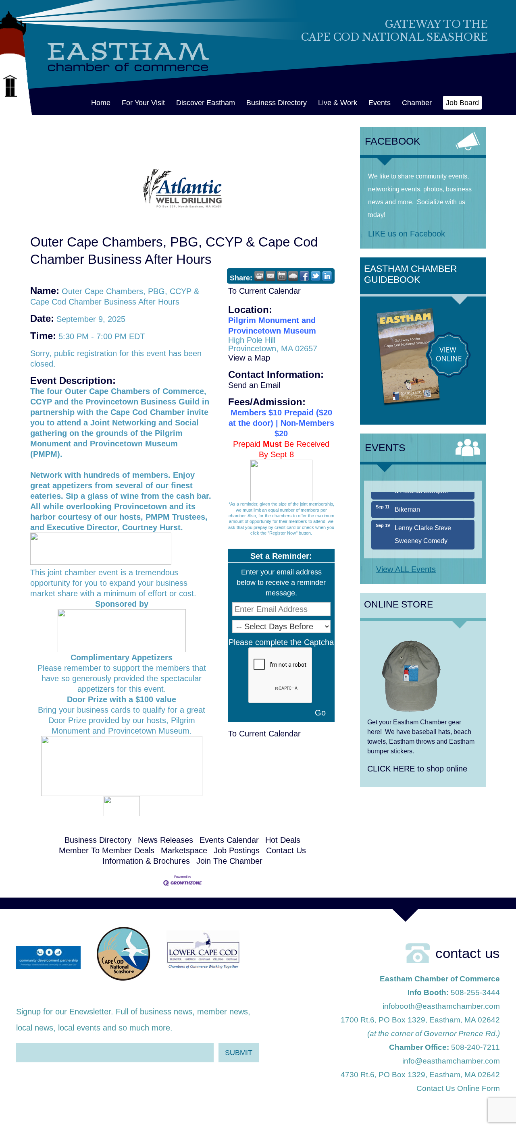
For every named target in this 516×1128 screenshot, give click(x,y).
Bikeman (407, 499)
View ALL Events (406, 569)
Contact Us (286, 850)
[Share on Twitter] (315, 276)
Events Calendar (229, 840)
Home (100, 103)
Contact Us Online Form (458, 1088)
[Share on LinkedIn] (327, 276)
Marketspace (184, 850)
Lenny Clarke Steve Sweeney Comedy (423, 524)
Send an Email (254, 385)
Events (379, 103)
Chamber (417, 103)
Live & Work (337, 103)
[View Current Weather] (293, 276)
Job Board (462, 103)
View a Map (249, 357)
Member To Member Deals (106, 850)
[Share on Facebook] (304, 276)
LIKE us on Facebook (406, 233)
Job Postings (237, 850)
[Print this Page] (259, 276)
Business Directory (276, 103)
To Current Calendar (264, 290)
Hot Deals (282, 840)
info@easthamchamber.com (451, 1061)
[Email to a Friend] (270, 276)
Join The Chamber (229, 860)
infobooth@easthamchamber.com (441, 1006)
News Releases (165, 840)
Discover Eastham (205, 103)
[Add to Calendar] (282, 276)
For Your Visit (143, 103)
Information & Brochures (146, 860)
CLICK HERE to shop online (417, 768)
